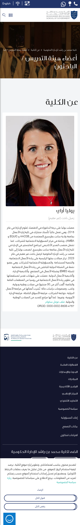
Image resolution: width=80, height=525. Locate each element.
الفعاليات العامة (69, 365)
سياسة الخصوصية (68, 408)
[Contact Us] (69, 3)
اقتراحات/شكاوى (69, 434)
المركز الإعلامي (70, 393)
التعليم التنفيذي (69, 400)
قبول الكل (40, 497)
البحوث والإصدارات (68, 372)
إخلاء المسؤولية (69, 417)
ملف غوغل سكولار (55, 301)
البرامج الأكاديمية (68, 386)
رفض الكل (40, 506)
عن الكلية (72, 357)
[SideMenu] (11, 15)
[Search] (3, 15)
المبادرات (73, 379)
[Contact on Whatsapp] (63, 4)
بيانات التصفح (70, 426)
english (6, 3)
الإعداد (40, 489)
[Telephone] (76, 3)
